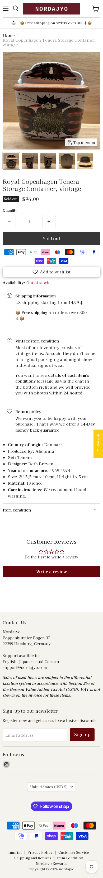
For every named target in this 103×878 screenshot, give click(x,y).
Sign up (82, 734)
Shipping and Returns (32, 857)
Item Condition (70, 857)
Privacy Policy (40, 852)
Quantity (10, 210)
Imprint (15, 852)
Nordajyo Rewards (51, 863)
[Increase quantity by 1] (49, 221)
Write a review (51, 571)
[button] (51, 272)
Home (9, 35)
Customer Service (73, 852)
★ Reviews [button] (98, 444)
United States (49, 786)
